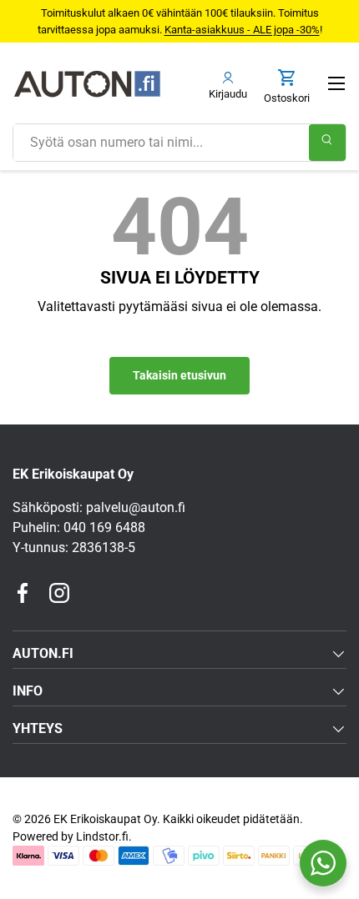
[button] (286, 87)
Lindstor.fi (102, 836)
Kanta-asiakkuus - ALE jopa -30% (242, 29)
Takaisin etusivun (179, 375)
